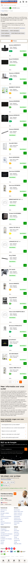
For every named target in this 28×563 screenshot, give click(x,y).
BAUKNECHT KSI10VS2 (14, 87)
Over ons (2, 521)
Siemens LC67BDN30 (14, 73)
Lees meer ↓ (22, 28)
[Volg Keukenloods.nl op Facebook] (12, 549)
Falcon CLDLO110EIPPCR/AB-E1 (17, 311)
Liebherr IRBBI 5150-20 (15, 367)
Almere (15, 529)
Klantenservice (4, 509)
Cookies (16, 556)
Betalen (2, 514)
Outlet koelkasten (5, 33)
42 (17, 381)
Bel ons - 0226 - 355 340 (8, 482)
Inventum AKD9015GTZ (15, 45)
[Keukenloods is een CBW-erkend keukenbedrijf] (3, 553)
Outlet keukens (4, 30)
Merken (2, 543)
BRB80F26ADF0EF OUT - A (15, 199)
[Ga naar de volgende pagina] (20, 382)
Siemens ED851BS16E (14, 101)
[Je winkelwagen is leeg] (23, 2)
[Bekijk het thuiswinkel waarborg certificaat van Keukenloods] (22, 551)
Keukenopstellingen (18, 521)
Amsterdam (16, 530)
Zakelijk (2, 524)
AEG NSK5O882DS (13, 353)
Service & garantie (5, 518)
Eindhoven (16, 532)
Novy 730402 (12, 255)
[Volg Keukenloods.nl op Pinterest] (6, 549)
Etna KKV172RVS (13, 143)
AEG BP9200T (12, 339)
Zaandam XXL (17, 540)
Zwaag (15, 542)
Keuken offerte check (18, 511)
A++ (11, 51)
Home (6, 10)
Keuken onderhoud (18, 513)
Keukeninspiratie (17, 519)
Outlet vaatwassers (14, 30)
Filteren (15, 41)
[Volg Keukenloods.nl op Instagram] (9, 549)
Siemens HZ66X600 (14, 129)
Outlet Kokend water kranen (17, 33)
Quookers (3, 540)
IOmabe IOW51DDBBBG (15, 213)
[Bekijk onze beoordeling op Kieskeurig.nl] (14, 503)
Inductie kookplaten (5, 535)
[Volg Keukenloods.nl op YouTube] (14, 549)
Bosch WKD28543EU (14, 157)
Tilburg (15, 537)
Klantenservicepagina (6, 479)
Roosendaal (16, 533)
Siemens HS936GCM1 (14, 115)
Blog (1, 519)
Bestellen (2, 511)
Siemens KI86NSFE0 (14, 283)
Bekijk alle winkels (17, 543)
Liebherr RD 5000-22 (14, 227)
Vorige (2, 10)
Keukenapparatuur (5, 527)
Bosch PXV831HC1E (14, 59)
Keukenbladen (17, 516)
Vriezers (2, 542)
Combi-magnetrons (5, 530)
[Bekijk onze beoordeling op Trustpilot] (14, 498)
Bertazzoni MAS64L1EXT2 (15, 325)
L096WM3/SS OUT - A (14, 241)
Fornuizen (3, 532)
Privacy (12, 556)
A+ (10, 121)
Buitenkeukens (17, 509)
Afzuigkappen (3, 529)
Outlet (15, 524)
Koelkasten (3, 537)
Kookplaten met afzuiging (6, 538)
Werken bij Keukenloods (6, 523)
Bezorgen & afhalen (5, 513)
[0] (23, 2)
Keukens (16, 507)
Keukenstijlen (16, 523)
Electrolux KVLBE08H (14, 171)
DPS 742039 (12, 269)
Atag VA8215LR (13, 297)
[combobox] (14, 5)
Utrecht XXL (16, 538)
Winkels (16, 527)
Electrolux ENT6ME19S (14, 185)
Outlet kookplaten (5, 35)
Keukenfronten (17, 518)
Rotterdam (16, 535)
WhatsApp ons (6, 485)
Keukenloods (4, 507)
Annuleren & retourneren (6, 516)
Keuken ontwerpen (18, 514)
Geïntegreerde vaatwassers (6, 533)
